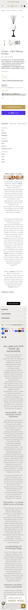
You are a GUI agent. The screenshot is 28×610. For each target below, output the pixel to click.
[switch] (3, 608)
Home (2, 10)
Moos (2, 156)
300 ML (5, 77)
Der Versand (10, 87)
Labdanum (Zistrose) (6, 148)
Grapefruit (3, 133)
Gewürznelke (4, 141)
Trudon (2, 49)
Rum (2, 130)
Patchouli (3, 146)
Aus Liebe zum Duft (17, 324)
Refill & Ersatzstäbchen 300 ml (13, 81)
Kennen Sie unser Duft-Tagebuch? (13, 1)
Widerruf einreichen (13, 303)
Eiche (2, 143)
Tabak (3, 154)
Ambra (3, 161)
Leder (2, 159)
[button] (2, 6)
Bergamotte (4, 135)
